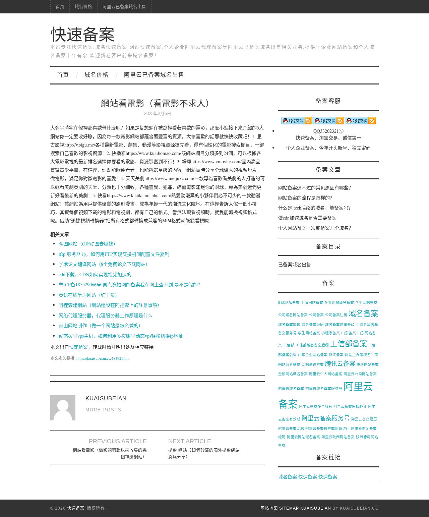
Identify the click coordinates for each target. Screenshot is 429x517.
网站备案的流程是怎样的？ (306, 197)
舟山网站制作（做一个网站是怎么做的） (101, 325)
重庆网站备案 (368, 364)
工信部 (288, 345)
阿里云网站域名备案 (303, 437)
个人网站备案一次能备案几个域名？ (315, 228)
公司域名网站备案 (293, 314)
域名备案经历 (313, 324)
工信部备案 (348, 343)
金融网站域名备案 (293, 373)
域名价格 (83, 6)
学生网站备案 (309, 333)
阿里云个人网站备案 (325, 373)
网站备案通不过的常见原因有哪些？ (315, 187)
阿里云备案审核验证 (350, 406)
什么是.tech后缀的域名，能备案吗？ (315, 208)
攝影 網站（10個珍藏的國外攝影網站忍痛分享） (204, 453)
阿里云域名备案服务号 (323, 388)
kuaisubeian (315, 508)
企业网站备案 (366, 302)
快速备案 (82, 35)
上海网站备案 (312, 302)
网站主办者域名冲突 (361, 354)
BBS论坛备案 (289, 302)
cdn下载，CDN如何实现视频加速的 (95, 274)
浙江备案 (336, 354)
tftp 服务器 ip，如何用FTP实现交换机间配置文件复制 (114, 254)
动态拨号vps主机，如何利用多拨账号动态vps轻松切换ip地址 (121, 336)
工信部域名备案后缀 (312, 345)
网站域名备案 (289, 364)
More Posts (103, 410)
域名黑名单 (369, 324)
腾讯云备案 (340, 363)
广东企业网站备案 (312, 354)
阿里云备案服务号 (326, 418)
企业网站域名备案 (339, 302)
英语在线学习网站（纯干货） (89, 295)
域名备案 (363, 313)
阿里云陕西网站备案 (338, 437)
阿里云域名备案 (291, 388)
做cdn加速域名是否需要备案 (307, 218)
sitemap (289, 508)
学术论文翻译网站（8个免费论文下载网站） (104, 264)
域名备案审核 (289, 324)
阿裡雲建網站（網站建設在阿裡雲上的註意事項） (110, 305)
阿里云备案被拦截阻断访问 (327, 428)
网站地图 (269, 508)
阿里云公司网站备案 (360, 373)
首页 (60, 6)
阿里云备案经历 (364, 419)
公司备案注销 (336, 314)
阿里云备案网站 (291, 428)
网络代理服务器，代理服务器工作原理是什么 (105, 315)
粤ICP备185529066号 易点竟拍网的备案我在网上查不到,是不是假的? (129, 284)
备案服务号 (287, 333)
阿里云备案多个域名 (315, 406)
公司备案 (316, 314)
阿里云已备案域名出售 (124, 6)
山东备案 (348, 333)
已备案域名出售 (294, 264)
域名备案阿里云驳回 (341, 324)
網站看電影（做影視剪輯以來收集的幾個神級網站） (110, 453)
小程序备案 (330, 333)
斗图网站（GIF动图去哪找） (88, 243)
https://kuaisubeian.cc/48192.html (102, 358)
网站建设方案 (313, 364)
